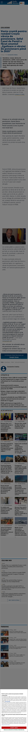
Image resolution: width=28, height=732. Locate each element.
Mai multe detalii (7, 701)
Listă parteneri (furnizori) (6, 724)
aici (4, 708)
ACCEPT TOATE (14, 727)
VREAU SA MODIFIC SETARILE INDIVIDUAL (14, 729)
